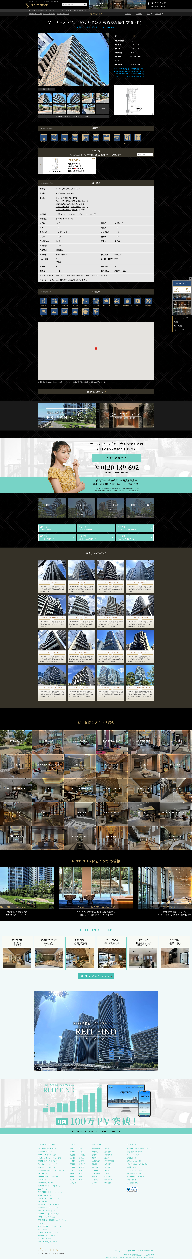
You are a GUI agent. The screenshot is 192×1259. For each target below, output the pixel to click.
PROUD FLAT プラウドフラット (49, 1161)
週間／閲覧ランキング (134, 1152)
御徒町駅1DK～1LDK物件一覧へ (88, 537)
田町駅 (94, 1164)
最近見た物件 (177, 292)
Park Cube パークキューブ (47, 1164)
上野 (67, 193)
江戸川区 (73, 1183)
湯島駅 (74, 210)
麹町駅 (106, 1170)
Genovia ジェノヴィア (46, 1201)
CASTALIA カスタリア (46, 1173)
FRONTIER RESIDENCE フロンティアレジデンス (52, 1221)
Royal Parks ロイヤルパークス (48, 1204)
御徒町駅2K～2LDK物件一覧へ (127, 528)
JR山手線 (59, 198)
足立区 (72, 1180)
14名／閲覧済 (97, 14)
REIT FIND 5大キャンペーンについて (139, 1149)
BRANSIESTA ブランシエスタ (48, 1214)
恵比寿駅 (107, 1152)
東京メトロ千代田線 (63, 210)
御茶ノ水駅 (108, 1180)
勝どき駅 (95, 1167)
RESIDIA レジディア (45, 1152)
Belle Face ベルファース (46, 1235)
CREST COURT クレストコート (49, 1208)
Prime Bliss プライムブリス (47, 1242)
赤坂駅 (94, 1155)
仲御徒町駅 (76, 201)
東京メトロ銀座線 (62, 207)
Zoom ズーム (42, 1229)
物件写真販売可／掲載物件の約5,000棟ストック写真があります (75, 116)
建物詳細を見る (48, 128)
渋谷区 (72, 1152)
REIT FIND (32, 10)
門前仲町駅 (108, 1155)
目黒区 (81, 1158)
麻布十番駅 (96, 1149)
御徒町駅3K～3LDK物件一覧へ (127, 537)
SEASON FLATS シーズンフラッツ (50, 1186)
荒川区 (81, 1170)
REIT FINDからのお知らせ (135, 1176)
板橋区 (72, 1176)
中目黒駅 (107, 1176)
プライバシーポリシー (134, 1170)
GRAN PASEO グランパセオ (47, 1195)
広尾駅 (94, 1158)
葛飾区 (81, 1180)
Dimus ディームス (44, 1180)
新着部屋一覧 (131, 1158)
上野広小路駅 (76, 207)
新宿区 (72, 1155)
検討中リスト (131, 1167)
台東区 (63, 193)
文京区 (72, 1161)
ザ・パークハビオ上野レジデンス (66, 10)
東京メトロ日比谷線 (63, 201)
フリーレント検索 (133, 1155)
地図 (148, 14)
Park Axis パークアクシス (47, 1149)
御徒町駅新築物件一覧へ (46, 528)
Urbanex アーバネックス (46, 1167)
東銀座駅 (95, 1176)
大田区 (72, 1167)
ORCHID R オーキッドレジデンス (49, 1176)
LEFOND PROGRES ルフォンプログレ (51, 1170)
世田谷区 (82, 1164)
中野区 (72, 1173)
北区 (71, 1170)
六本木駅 (95, 1152)
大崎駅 (106, 1173)
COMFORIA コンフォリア (47, 1155)
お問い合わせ (115, 458)
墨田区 (72, 1164)
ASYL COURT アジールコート (48, 1217)
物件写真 (128, 14)
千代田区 (82, 1155)
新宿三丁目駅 (109, 1161)
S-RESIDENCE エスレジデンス (48, 1198)
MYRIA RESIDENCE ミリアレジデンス (51, 1192)
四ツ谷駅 (107, 1167)
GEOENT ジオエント (45, 1239)
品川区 (72, 1158)
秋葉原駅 (107, 1183)
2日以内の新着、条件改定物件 (137, 1164)
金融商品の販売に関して (135, 1173)
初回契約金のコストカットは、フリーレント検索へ (95, 1131)
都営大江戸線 (61, 204)
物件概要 (139, 14)
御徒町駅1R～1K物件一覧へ (86, 528)
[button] (148, 889)
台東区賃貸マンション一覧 (46, 10)
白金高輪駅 (96, 1161)
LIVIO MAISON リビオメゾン (48, 1232)
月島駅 (94, 1183)
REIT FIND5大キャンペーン (95, 975)
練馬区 (81, 1176)
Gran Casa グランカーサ (46, 1211)
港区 (71, 1149)
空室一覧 (158, 14)
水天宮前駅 (96, 1173)
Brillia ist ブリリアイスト (46, 1183)
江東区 (81, 1152)
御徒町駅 (67, 198)
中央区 (81, 1149)
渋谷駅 (106, 1149)
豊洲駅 (106, 1158)
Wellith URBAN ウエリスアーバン (49, 1226)
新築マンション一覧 (134, 1161)
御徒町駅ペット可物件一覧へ (48, 537)
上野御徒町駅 (72, 204)
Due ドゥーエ (43, 1189)
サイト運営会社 (134, 491)
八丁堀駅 (95, 1180)
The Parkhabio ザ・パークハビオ (49, 1158)
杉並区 (81, 1173)
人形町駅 (95, 1170)
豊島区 (81, 1167)
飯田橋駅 (107, 1164)
